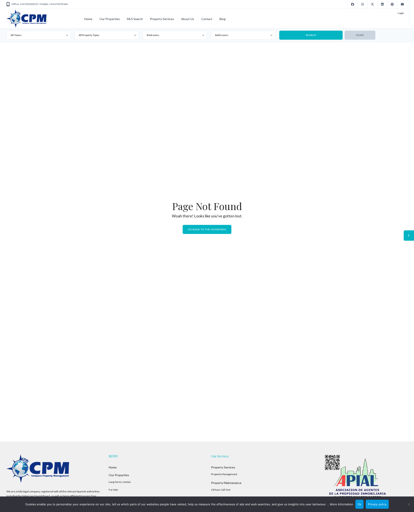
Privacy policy (377, 504)
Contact (206, 19)
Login (401, 13)
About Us (187, 19)
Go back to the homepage (207, 229)
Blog (223, 19)
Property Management (224, 474)
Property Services (162, 19)
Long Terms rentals (120, 482)
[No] (408, 504)
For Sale (113, 489)
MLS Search (135, 19)
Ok (359, 504)
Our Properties (109, 19)
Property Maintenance (226, 483)
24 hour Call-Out (220, 489)
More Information (341, 504)
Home (88, 19)
